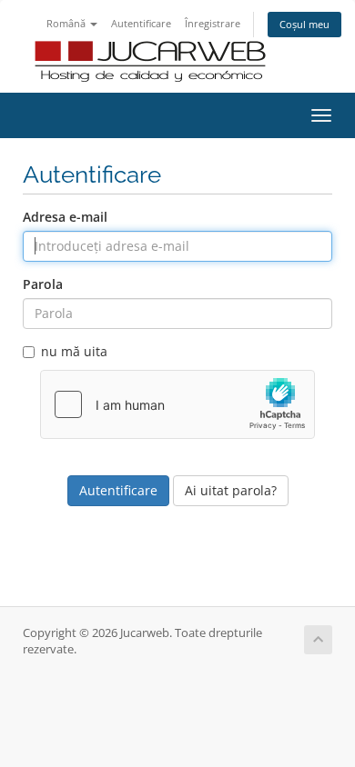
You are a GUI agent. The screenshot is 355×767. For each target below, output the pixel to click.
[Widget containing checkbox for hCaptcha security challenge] (177, 404)
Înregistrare (212, 23)
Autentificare (141, 23)
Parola (43, 284)
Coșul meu (304, 24)
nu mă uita (74, 351)
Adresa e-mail (65, 216)
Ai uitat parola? (231, 490)
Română (67, 23)
